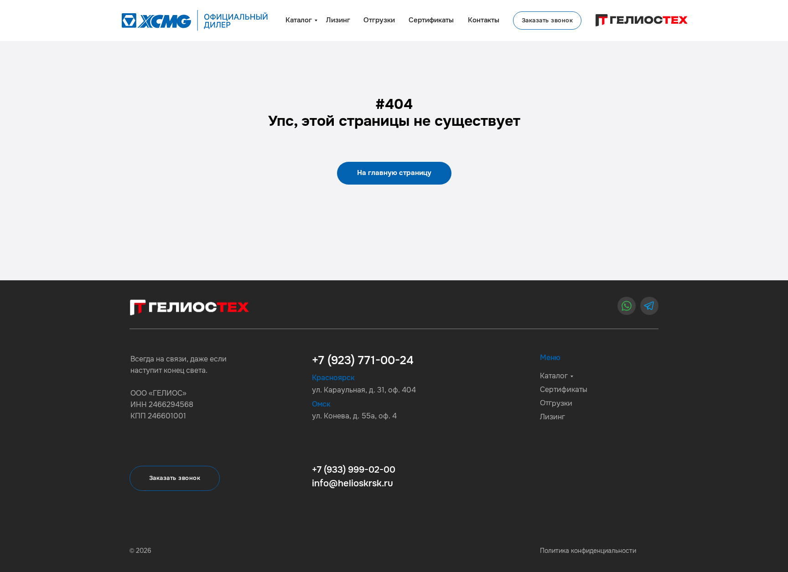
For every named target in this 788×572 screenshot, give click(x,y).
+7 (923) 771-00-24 (363, 360)
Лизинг (338, 20)
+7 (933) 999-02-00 (353, 469)
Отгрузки (379, 20)
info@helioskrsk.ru (352, 483)
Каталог (298, 20)
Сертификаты (431, 20)
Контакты (483, 20)
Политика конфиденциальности (588, 550)
